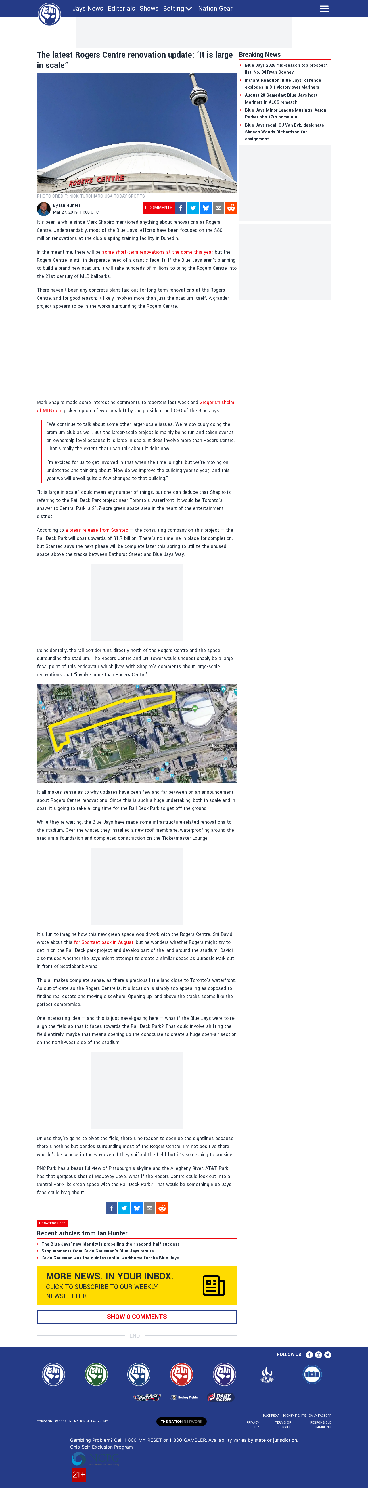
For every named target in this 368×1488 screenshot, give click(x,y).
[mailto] (218, 208)
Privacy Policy (253, 1424)
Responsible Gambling (320, 1424)
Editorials (121, 8)
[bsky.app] (206, 208)
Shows (149, 8)
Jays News (87, 8)
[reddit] (231, 208)
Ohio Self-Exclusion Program (101, 1447)
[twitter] (193, 208)
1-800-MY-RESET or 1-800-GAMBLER (165, 1440)
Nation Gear (215, 8)
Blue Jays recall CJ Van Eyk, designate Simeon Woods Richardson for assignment (284, 132)
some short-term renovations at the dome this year (157, 252)
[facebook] (180, 208)
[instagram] (318, 1354)
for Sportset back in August (103, 942)
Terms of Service (283, 1424)
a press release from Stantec (96, 530)
